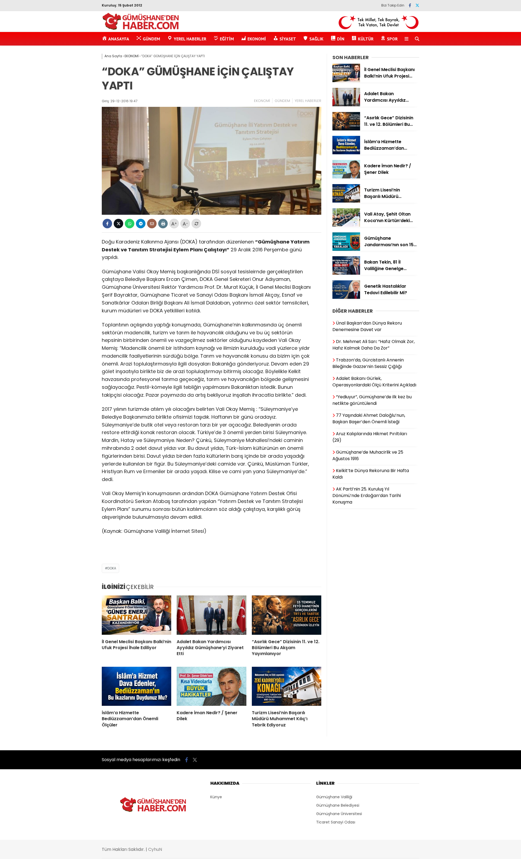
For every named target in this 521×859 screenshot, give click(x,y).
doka (111, 568)
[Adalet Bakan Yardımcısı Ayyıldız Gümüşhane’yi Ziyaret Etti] (211, 614)
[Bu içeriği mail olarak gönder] (152, 223)
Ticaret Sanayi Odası (335, 822)
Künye (216, 797)
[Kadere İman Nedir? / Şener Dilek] (211, 686)
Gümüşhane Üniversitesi (339, 813)
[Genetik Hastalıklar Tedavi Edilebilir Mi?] (346, 297)
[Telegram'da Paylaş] (140, 223)
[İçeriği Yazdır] (163, 223)
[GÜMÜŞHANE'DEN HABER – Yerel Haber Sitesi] (141, 29)
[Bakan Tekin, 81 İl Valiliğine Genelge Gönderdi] (346, 273)
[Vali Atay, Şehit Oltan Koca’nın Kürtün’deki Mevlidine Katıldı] (346, 225)
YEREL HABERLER (308, 100)
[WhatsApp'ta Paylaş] (129, 223)
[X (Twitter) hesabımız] (417, 5)
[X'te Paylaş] (118, 223)
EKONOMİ (262, 100)
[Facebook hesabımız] (410, 5)
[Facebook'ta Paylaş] (107, 223)
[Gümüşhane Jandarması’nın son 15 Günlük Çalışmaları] (346, 249)
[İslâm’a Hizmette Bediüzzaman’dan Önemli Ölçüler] (136, 686)
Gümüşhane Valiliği (334, 797)
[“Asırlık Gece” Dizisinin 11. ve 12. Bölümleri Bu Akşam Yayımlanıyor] (286, 614)
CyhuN (155, 849)
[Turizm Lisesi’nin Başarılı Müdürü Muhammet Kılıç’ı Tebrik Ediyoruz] (286, 686)
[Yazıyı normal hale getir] (196, 223)
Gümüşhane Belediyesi (337, 805)
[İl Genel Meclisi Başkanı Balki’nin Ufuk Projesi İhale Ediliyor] (136, 614)
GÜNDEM (282, 100)
